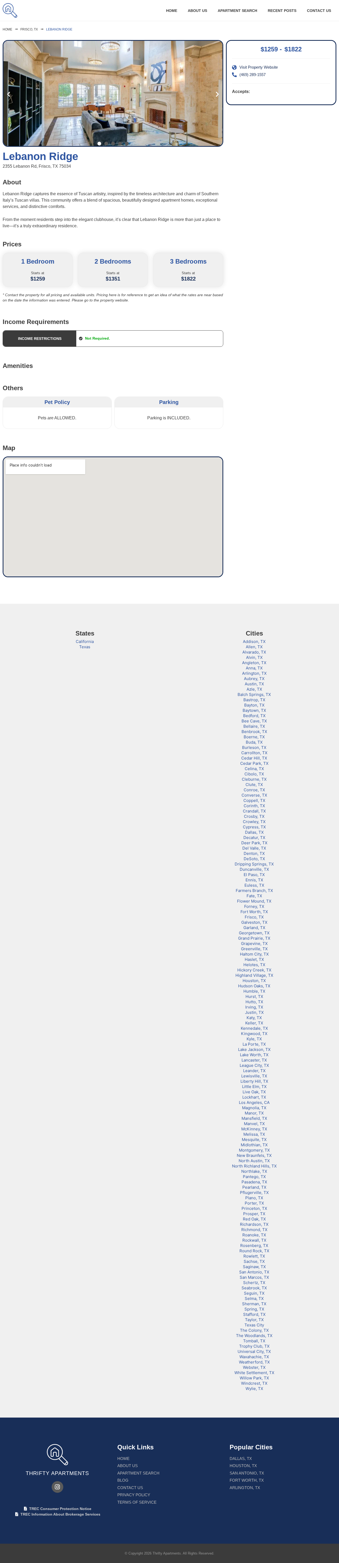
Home (171, 10)
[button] (8, 94)
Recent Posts (282, 10)
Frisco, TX (29, 29)
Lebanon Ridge (59, 29)
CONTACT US (319, 10)
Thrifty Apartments (57, 1473)
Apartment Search (237, 10)
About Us (197, 10)
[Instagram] (57, 1487)
